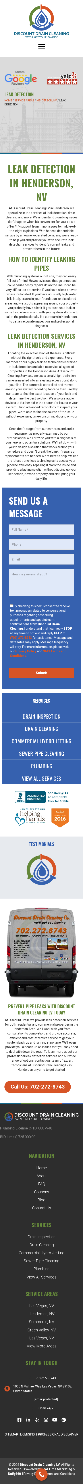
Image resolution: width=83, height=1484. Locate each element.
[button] (37, 1087)
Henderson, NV (47, 100)
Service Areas (24, 100)
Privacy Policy (32, 1474)
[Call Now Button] (41, 1474)
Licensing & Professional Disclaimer (49, 1434)
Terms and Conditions (59, 1474)
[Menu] (42, 46)
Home (8, 100)
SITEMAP (11, 1434)
